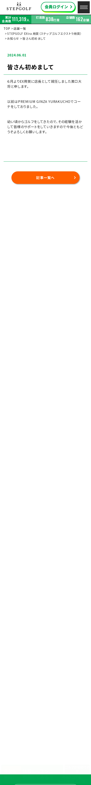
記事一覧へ (45, 177)
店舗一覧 (20, 28)
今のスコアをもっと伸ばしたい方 (71, 779)
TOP (7, 28)
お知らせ (13, 38)
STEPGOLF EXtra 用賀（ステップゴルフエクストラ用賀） (44, 33)
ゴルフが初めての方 (77, 769)
